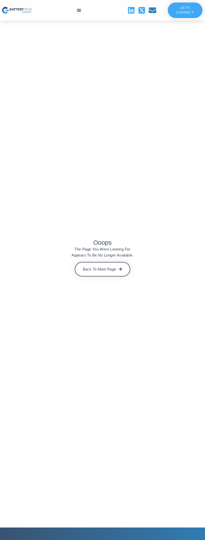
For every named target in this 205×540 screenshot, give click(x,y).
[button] (79, 10)
